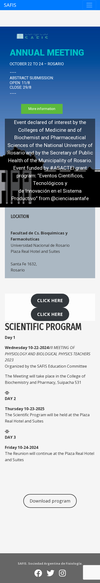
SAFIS (10, 5)
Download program (50, 501)
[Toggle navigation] (89, 5)
